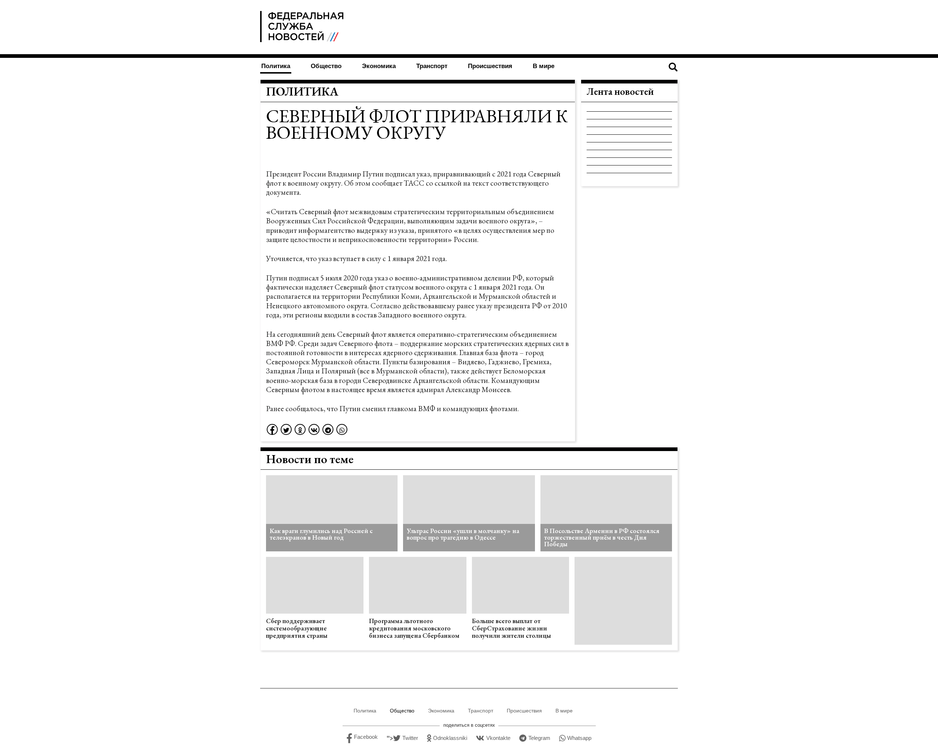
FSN (303, 26)
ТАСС (414, 183)
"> (402, 738)
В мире (543, 66)
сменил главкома (389, 408)
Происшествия (490, 66)
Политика (275, 66)
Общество (326, 66)
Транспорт (431, 66)
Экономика (379, 66)
